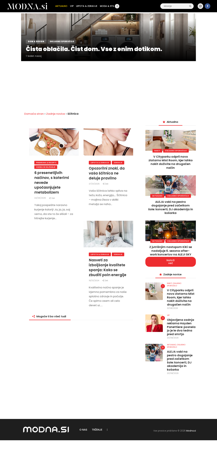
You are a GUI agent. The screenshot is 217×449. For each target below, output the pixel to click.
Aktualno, (172, 344)
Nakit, (170, 283)
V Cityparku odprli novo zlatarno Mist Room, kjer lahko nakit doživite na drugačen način (171, 162)
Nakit (157, 151)
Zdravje (118, 162)
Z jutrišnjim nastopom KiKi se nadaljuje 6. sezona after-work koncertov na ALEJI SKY (170, 250)
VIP (168, 315)
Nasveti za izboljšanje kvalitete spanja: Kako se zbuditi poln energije (107, 267)
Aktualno (157, 196)
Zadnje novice (55, 114)
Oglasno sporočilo (176, 151)
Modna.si (191, 430)
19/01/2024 (94, 280)
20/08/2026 (173, 337)
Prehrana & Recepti (46, 162)
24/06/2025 (40, 198)
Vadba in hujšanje (45, 167)
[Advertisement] (108, 84)
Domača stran (34, 114)
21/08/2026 (172, 308)
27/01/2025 (94, 183)
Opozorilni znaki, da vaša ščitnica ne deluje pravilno (107, 173)
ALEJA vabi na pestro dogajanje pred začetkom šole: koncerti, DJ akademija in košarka (170, 207)
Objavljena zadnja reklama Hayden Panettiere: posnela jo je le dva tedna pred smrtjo (181, 327)
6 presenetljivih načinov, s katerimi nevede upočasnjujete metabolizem (51, 183)
